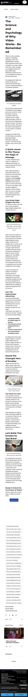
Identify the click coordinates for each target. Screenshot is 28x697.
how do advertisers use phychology (14, 551)
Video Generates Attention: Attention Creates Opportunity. (12, 641)
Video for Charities (4, 672)
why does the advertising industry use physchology (14, 532)
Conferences (3, 679)
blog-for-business (9, 606)
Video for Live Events (5, 680)
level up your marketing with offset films (14, 600)
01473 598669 (16, 3)
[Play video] (14, 217)
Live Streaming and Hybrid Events (7, 682)
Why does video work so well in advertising (14, 529)
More (12, 9)
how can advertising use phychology (14, 540)
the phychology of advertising (13, 534)
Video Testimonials (4, 676)
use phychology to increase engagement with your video (14, 583)
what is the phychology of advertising (14, 543)
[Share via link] (16, 615)
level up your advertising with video (14, 571)
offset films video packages (12, 597)
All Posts (6, 9)
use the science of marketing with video (14, 563)
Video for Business (4, 673)
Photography (3, 683)
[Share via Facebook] (6, 615)
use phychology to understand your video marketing (14, 591)
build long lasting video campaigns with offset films (14, 603)
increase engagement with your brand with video (14, 580)
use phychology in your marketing (14, 554)
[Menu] (25, 2)
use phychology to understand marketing (14, 594)
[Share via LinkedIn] (12, 615)
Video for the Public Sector (6, 677)
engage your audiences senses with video (14, 585)
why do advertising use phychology (14, 549)
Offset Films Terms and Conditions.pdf (19, 669)
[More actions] (22, 17)
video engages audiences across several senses (14, 568)
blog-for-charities (9, 608)
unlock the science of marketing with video (14, 566)
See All (21, 625)
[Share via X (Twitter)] (9, 615)
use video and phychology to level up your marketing (14, 588)
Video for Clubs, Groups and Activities (8, 678)
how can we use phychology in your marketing (14, 557)
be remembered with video (12, 526)
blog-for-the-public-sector (11, 610)
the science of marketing (11, 560)
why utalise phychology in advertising (14, 546)
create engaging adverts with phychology (14, 577)
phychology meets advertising (13, 574)
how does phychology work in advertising (14, 537)
